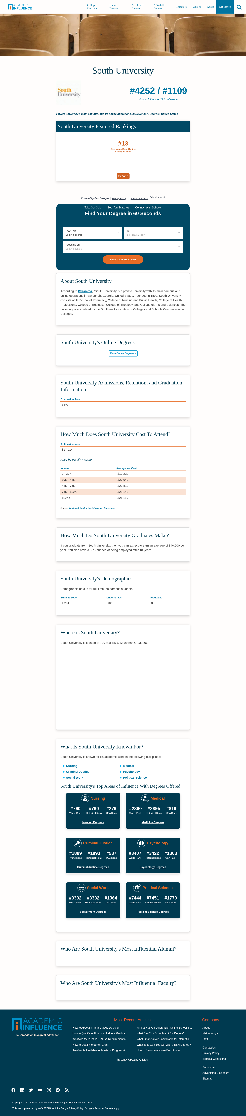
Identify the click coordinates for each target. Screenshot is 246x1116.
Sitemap (207, 1078)
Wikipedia (85, 291)
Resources (181, 6)
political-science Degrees (153, 911)
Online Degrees (113, 7)
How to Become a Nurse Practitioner (158, 1050)
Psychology (131, 771)
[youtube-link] (40, 1090)
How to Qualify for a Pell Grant (90, 1044)
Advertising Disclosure (215, 1072)
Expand (123, 176)
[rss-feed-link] (67, 1090)
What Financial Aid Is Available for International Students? (171, 1039)
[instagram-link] (49, 1090)
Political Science (135, 777)
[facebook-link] (13, 1090)
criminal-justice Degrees (93, 867)
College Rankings (92, 7)
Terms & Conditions (214, 1058)
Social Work (74, 777)
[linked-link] (22, 1090)
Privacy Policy (210, 1053)
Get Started (225, 6)
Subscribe (208, 1067)
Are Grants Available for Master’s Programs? (98, 1050)
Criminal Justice (77, 771)
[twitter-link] (31, 1090)
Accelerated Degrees (138, 7)
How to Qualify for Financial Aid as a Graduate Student (104, 1033)
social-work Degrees (93, 911)
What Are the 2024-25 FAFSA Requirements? (99, 1039)
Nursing (71, 766)
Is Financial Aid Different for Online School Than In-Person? (172, 1027)
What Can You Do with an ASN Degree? (161, 1033)
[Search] (239, 7)
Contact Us (209, 1047)
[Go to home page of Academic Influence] (22, 6)
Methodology (210, 1033)
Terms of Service (104, 1108)
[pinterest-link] (58, 1090)
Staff (205, 1039)
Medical (128, 766)
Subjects (196, 6)
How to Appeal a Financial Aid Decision (95, 1027)
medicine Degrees (153, 822)
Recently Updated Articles (132, 1059)
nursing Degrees (93, 822)
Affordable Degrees (159, 7)
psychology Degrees (153, 867)
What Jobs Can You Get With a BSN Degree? (164, 1044)
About (210, 6)
